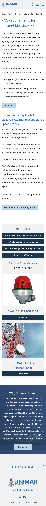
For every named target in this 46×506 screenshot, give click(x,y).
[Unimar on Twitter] (20, 496)
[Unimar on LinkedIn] (24, 496)
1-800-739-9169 (23, 268)
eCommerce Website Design (19, 502)
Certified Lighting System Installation (23, 235)
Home (4, 14)
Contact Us (23, 447)
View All (23, 317)
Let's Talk (9, 105)
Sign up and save (23, 467)
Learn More (23, 373)
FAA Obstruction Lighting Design (23, 242)
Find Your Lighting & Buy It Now (20, 207)
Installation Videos (23, 255)
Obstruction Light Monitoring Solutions (23, 248)
